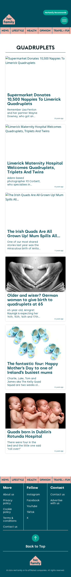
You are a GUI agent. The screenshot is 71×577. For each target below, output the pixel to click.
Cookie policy (7, 511)
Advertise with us (56, 502)
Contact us (10, 526)
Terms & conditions (9, 519)
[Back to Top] (35, 538)
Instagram (33, 494)
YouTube (32, 506)
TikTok (30, 512)
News (5, 30)
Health (32, 30)
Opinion (45, 30)
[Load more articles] (35, 461)
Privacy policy (7, 502)
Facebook (33, 500)
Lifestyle (18, 30)
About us (8, 494)
